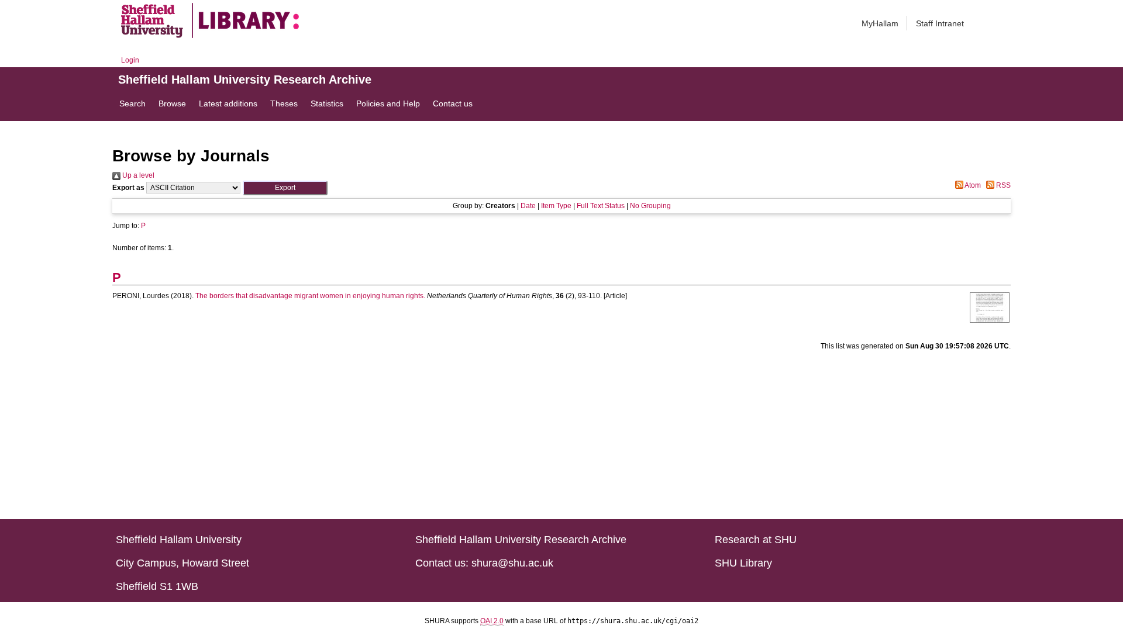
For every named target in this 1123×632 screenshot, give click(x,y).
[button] (285, 188)
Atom (972, 185)
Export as (128, 188)
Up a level (137, 175)
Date (528, 206)
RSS (1002, 185)
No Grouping (650, 206)
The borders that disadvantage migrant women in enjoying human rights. (310, 296)
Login (130, 60)
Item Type (556, 206)
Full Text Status (601, 206)
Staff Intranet (940, 23)
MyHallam (880, 23)
